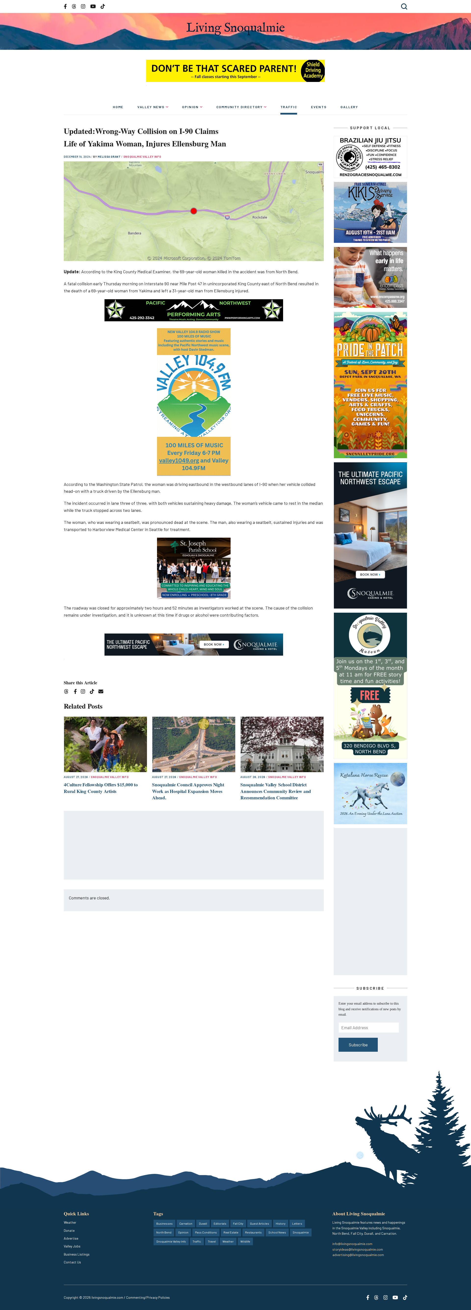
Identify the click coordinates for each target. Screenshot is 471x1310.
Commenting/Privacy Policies (148, 1297)
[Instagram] (84, 692)
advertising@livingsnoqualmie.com (358, 1255)
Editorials (220, 1223)
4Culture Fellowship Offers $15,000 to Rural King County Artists (101, 787)
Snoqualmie (301, 1232)
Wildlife (245, 1241)
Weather (70, 1222)
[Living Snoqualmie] (235, 28)
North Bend (163, 1232)
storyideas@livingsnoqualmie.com (357, 1249)
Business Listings (77, 1254)
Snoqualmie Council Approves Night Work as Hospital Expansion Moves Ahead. (188, 791)
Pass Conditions (206, 1232)
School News (277, 1232)
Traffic (288, 107)
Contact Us (72, 1262)
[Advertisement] (194, 845)
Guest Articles (259, 1223)
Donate (69, 1230)
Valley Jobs (72, 1246)
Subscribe (358, 1044)
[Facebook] (76, 692)
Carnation (185, 1223)
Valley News (151, 107)
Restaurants (253, 1232)
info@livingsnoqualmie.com (352, 1244)
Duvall (203, 1223)
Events (319, 107)
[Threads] (68, 692)
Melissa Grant (109, 156)
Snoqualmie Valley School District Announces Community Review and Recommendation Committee (275, 791)
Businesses (164, 1223)
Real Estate (230, 1232)
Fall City (238, 1223)
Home (118, 107)
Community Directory (239, 107)
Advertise (71, 1238)
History (281, 1223)
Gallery (349, 107)
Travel (212, 1241)
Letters (297, 1223)
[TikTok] (94, 692)
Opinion (190, 107)
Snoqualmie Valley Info (142, 156)
